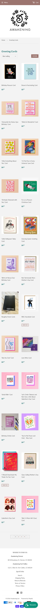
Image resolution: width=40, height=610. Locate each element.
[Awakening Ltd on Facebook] (18, 593)
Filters (35, 56)
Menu (6, 2)
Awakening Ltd (15, 598)
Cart (36, 2)
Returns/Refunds (20, 580)
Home (3, 40)
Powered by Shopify (27, 598)
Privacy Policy (20, 586)
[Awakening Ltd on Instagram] (21, 593)
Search (20, 575)
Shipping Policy (20, 578)
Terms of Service (20, 583)
